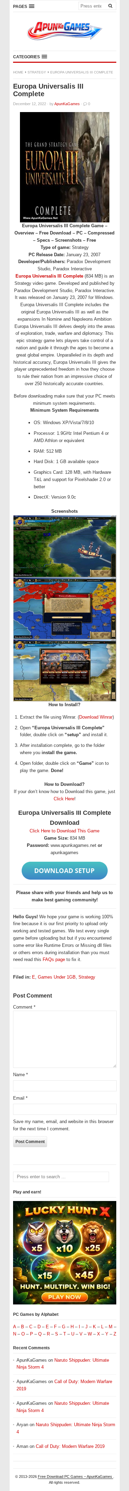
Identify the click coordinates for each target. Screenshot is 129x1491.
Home (18, 72)
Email (20, 1098)
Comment (24, 1007)
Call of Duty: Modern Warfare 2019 (70, 1446)
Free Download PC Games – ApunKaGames (75, 1476)
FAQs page (54, 959)
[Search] (110, 5)
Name (20, 1074)
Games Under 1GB (57, 977)
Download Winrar (95, 717)
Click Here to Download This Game (64, 830)
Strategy (37, 72)
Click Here (64, 798)
